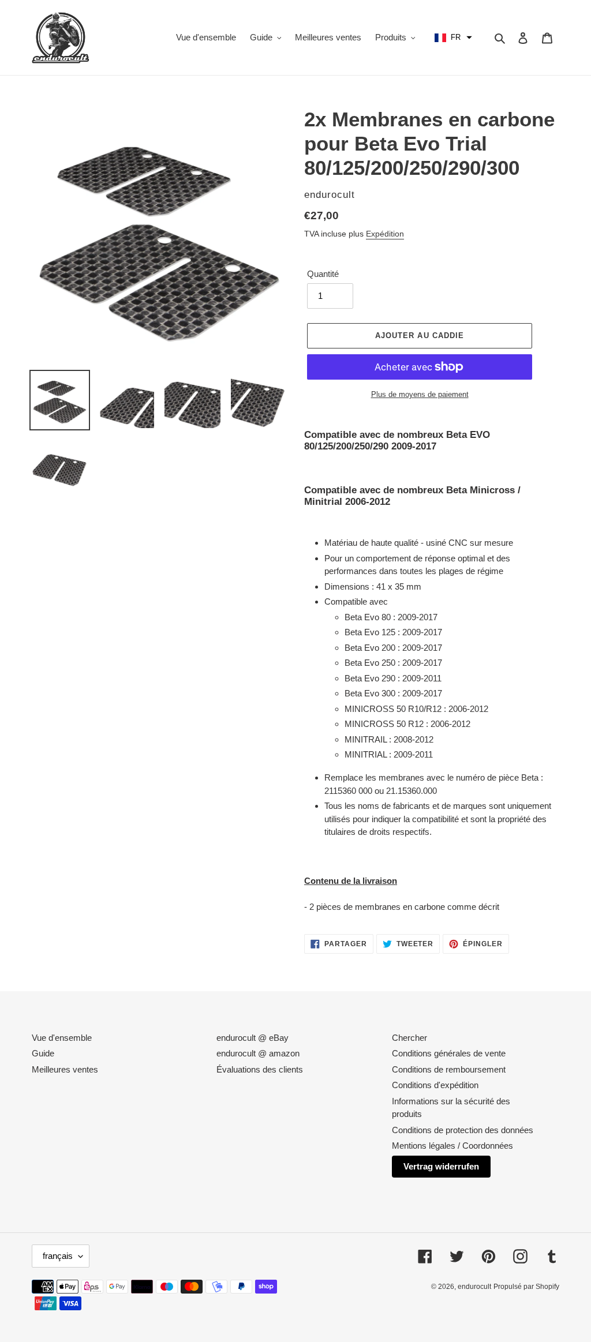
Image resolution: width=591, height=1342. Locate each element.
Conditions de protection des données (462, 1130)
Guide (43, 1053)
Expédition (385, 233)
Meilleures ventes (65, 1069)
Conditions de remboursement (449, 1069)
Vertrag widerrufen (441, 1166)
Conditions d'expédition (435, 1085)
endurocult (474, 1287)
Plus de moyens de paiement (420, 394)
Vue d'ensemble (62, 1038)
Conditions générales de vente (449, 1053)
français (58, 1256)
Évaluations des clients (259, 1069)
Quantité (323, 274)
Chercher (409, 1038)
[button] (453, 37)
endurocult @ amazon (258, 1053)
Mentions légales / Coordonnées (452, 1145)
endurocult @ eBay (252, 1038)
